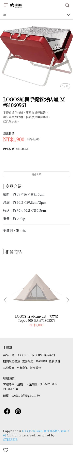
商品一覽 (8, 355)
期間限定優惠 (11, 361)
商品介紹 (36, 174)
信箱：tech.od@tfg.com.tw (22, 395)
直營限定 (27, 361)
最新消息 (54, 361)
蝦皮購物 (35, 368)
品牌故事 (8, 368)
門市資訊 (22, 368)
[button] (67, 299)
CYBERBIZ (10, 439)
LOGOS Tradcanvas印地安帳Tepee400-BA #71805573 (36, 318)
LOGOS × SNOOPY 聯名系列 (35, 355)
